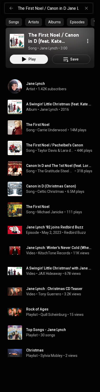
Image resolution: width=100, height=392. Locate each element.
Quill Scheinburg (54, 315)
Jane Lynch (49, 109)
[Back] (11, 8)
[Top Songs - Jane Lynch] (52, 332)
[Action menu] (87, 41)
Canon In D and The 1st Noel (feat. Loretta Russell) (59, 166)
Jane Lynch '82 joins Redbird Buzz (54, 227)
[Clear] (86, 8)
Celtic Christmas (50, 191)
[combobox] (55, 8)
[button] (17, 41)
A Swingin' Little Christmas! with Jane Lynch (59, 268)
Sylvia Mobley (52, 356)
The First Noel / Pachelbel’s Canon (54, 145)
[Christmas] (52, 353)
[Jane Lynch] (52, 86)
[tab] (14, 22)
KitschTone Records (54, 253)
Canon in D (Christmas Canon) (51, 186)
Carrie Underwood (52, 130)
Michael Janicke (50, 212)
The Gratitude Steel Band (55, 171)
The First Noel (37, 125)
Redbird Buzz (75, 232)
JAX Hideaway (50, 274)
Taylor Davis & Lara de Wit (55, 150)
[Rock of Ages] (52, 312)
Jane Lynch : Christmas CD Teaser (54, 289)
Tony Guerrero (49, 294)
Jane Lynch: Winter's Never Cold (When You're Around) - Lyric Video (59, 248)
